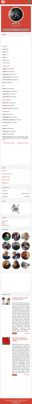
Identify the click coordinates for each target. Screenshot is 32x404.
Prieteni (5, 170)
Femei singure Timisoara (9, 143)
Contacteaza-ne (8, 400)
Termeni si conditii (17, 400)
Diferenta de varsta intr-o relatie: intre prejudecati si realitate (20, 339)
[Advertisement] (16, 41)
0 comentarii (27, 374)
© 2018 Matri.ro (16, 403)
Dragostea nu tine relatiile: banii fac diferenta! (20, 298)
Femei (3, 222)
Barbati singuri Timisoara (23, 143)
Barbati (3, 223)
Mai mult (14, 333)
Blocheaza (5, 183)
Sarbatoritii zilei (5, 225)
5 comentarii (27, 333)
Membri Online (5, 220)
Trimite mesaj (6, 176)
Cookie (20, 401)
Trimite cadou (6, 180)
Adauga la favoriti (7, 173)
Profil (16, 29)
